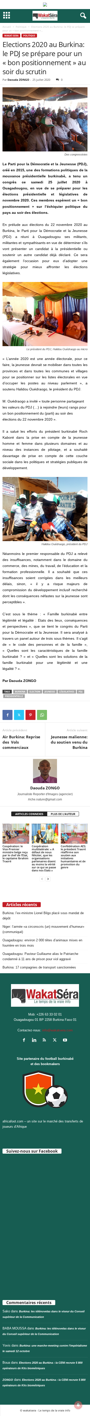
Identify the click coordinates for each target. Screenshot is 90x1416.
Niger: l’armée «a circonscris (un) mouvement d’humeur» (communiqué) (43, 929)
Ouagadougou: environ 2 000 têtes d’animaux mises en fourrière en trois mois (42, 942)
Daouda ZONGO (18, 80)
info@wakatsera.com (57, 1030)
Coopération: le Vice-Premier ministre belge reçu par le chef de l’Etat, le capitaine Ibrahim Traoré (15, 853)
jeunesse (49, 691)
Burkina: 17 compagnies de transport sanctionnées (39, 967)
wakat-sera (11, 35)
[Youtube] (65, 1040)
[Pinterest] (31, 715)
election (35, 691)
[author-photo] (45, 771)
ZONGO (7, 1379)
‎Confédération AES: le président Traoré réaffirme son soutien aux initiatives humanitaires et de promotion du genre (73, 856)
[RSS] (45, 1040)
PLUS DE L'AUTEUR (63, 814)
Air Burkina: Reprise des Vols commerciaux (21, 742)
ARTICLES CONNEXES (29, 814)
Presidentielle (14, 696)
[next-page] (48, 878)
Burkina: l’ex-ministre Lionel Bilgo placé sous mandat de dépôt (43, 915)
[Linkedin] (35, 1040)
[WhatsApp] (42, 715)
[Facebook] (7, 715)
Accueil (6, 26)
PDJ (80, 691)
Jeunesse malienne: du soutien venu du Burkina (69, 742)
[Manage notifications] (78, 1405)
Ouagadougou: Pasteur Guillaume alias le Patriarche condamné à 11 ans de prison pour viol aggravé (40, 956)
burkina (20, 691)
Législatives (66, 691)
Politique (21, 26)
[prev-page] (42, 878)
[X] (19, 715)
